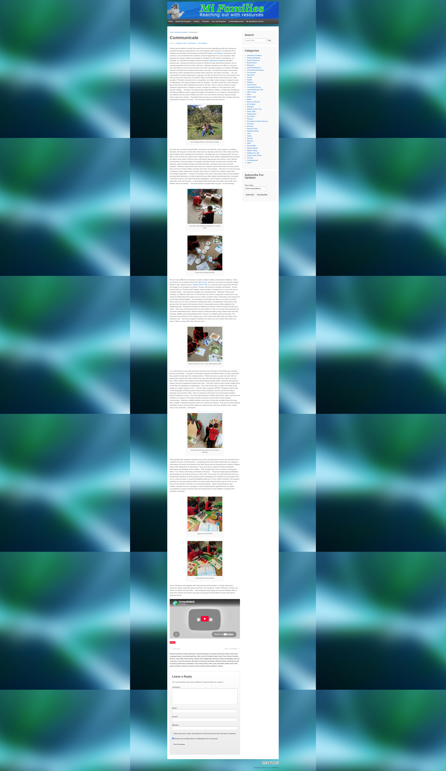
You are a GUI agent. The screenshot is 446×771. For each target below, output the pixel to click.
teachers (203, 666)
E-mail (174, 716)
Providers (205, 21)
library (206, 663)
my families (218, 53)
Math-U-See (251, 97)
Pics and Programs (219, 21)
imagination (190, 663)
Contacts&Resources (236, 21)
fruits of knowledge (231, 649)
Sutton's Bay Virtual (254, 155)
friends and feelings (228, 661)
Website (175, 725)
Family (227, 654)
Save (173, 642)
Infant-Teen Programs (183, 21)
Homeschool (234, 654)
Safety (249, 136)
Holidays (250, 82)
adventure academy (181, 32)
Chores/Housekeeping (255, 70)
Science (250, 138)
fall (208, 661)
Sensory (250, 141)
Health (249, 80)
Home (171, 21)
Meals (249, 99)
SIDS (249, 143)
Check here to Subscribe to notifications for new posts (196, 739)
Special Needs (252, 148)
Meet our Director (253, 102)
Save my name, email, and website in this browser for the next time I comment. (205, 733)
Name (174, 708)
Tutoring (196, 659)
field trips (218, 661)
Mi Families (192, 43)
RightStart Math (253, 131)
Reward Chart (252, 128)
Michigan (250, 107)
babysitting (229, 659)
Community (176, 649)
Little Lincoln (202, 282)
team (208, 666)
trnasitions (213, 666)
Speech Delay (188, 659)
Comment (176, 687)
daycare (188, 661)
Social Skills (180, 659)
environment (203, 661)
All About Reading (253, 58)
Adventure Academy (217, 60)
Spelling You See (253, 153)
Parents (196, 21)
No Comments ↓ (203, 43)
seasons (197, 666)
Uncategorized (252, 160)
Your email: (249, 185)
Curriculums (213, 654)
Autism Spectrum (253, 60)
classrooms (173, 661)
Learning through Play (189, 656)
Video (201, 659)
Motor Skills (251, 111)
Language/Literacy (176, 656)
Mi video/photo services (255, 21)
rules (249, 133)
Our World (251, 116)
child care (236, 659)
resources (185, 666)
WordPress (275, 767)
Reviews (172, 659)
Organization (251, 114)
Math (249, 94)
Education (221, 654)
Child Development (203, 654)
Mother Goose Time (200, 285)
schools (191, 666)
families (212, 661)
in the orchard (198, 663)
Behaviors (192, 654)
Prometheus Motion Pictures (257, 121)
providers (178, 666)
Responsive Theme (259, 767)
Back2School (252, 63)
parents (172, 666)
